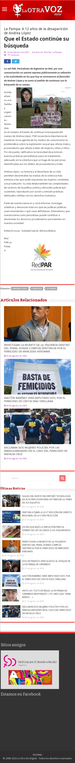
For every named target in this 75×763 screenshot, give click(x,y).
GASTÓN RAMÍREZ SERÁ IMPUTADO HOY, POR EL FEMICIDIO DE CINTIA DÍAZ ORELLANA (35, 399)
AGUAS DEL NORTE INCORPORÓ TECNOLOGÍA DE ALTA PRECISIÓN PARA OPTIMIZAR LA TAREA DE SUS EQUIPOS (47, 499)
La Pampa (51, 288)
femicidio (37, 288)
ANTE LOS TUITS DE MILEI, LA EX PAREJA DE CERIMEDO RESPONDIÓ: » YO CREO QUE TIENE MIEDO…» (46, 594)
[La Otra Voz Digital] (37, 9)
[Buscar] (62, 478)
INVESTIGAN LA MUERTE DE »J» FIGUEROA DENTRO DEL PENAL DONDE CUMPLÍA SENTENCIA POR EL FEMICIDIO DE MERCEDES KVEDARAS (37, 348)
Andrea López (20, 288)
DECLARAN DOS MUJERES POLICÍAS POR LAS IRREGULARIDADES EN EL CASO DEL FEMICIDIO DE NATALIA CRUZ (36, 451)
